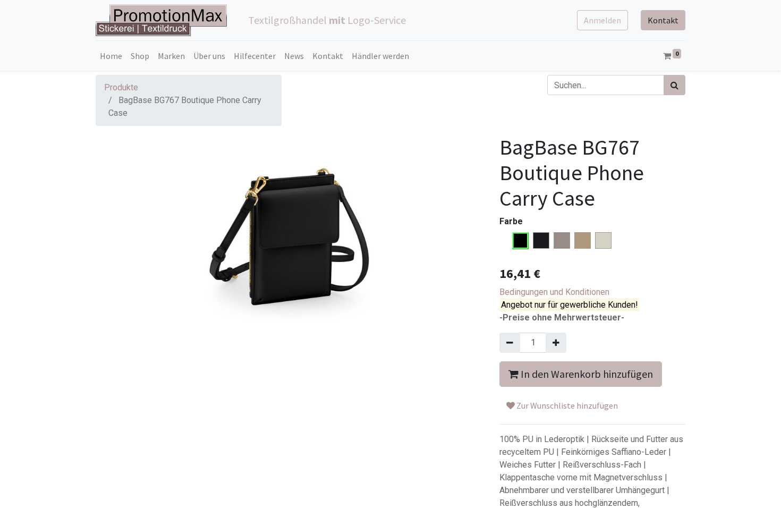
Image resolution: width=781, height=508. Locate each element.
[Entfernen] (509, 343)
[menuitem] (111, 55)
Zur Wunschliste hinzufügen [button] (566, 405)
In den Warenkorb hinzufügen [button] (586, 373)
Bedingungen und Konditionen (554, 292)
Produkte (121, 87)
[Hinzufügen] (556, 343)
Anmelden (602, 20)
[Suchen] (674, 85)
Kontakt (663, 20)
